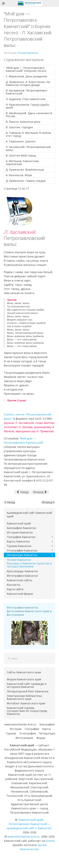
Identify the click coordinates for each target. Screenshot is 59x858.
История (15, 728)
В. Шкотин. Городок (19, 127)
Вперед (38, 492)
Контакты (13, 584)
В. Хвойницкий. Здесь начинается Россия (29, 114)
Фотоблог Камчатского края (26, 703)
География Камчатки (21, 537)
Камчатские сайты (19, 580)
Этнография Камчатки (22, 550)
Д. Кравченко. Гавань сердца (26, 180)
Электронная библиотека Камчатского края (24, 697)
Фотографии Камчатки (22, 575)
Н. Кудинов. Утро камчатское (25, 99)
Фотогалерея (24, 737)
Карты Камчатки (18, 541)
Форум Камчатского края (24, 679)
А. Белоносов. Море (19, 175)
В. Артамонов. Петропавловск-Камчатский (27, 92)
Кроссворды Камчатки (22, 571)
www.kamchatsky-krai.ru (20, 724)
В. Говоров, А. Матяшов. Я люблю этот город (28, 134)
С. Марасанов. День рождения (26, 76)
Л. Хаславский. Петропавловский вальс (28, 148)
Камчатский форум (20, 593)
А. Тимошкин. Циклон (21, 141)
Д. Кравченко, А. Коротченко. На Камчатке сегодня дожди (28, 83)
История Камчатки (20, 532)
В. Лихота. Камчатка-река (23, 121)
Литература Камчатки (22, 555)
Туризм (11, 733)
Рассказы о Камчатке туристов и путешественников (29, 565)
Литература (47, 733)
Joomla (50, 841)
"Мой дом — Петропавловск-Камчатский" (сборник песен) (26, 69)
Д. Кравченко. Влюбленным (25, 169)
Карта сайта (15, 589)
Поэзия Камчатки (27, 53)
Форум (40, 737)
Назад (24, 492)
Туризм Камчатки (19, 546)
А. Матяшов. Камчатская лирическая (22, 162)
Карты (46, 728)
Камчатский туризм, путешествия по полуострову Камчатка (27, 711)
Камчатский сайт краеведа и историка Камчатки (26, 685)
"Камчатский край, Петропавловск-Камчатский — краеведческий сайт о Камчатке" (29, 824)
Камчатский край (19, 523)
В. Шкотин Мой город (21, 155)
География (32, 728)
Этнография (27, 733)
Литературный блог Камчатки (27, 691)
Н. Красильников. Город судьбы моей (27, 106)
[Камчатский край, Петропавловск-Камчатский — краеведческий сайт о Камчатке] (29, 3)
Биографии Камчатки (21, 528)
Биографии (47, 724)
